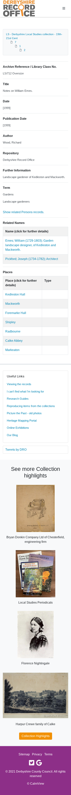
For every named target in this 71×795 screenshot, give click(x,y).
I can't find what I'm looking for (25, 391)
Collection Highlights (36, 736)
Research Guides (18, 398)
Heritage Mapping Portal (22, 420)
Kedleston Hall (15, 294)
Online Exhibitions (18, 427)
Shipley (10, 322)
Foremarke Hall (15, 313)
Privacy (37, 754)
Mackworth (12, 303)
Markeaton (12, 350)
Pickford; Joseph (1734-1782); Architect (31, 259)
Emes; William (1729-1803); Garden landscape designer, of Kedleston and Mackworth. (30, 245)
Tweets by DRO (16, 449)
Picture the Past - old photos (24, 413)
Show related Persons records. (23, 212)
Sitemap (24, 754)
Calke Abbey (14, 340)
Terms (48, 754)
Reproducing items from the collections (31, 406)
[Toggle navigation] (64, 8)
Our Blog (12, 435)
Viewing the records (19, 384)
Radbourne (12, 331)
